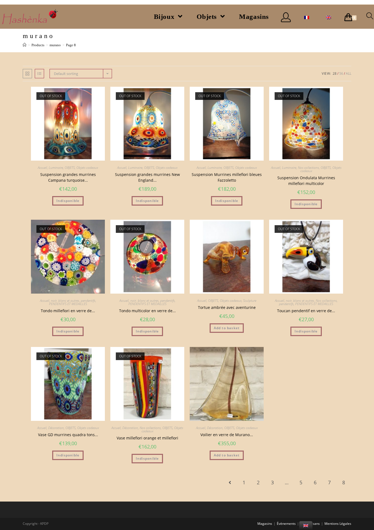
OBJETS (70, 167)
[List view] (39, 73)
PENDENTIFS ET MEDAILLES (68, 304)
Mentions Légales (337, 523)
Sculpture (249, 300)
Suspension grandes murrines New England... (147, 177)
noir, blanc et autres (65, 300)
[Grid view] (27, 73)
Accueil (42, 167)
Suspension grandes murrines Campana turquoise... (68, 177)
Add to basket (227, 328)
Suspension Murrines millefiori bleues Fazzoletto (227, 177)
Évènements (286, 523)
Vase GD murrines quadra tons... (68, 434)
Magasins (264, 523)
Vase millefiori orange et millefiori (147, 438)
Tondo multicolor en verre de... (147, 310)
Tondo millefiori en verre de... (68, 310)
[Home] (24, 45)
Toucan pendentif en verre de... (306, 310)
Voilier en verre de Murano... (226, 434)
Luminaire (56, 167)
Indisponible (67, 200)
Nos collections (308, 167)
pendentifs (88, 300)
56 (341, 73)
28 (334, 73)
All (348, 73)
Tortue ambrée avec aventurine (227, 307)
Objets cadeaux (87, 167)
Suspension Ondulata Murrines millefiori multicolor (306, 180)
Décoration (56, 427)
